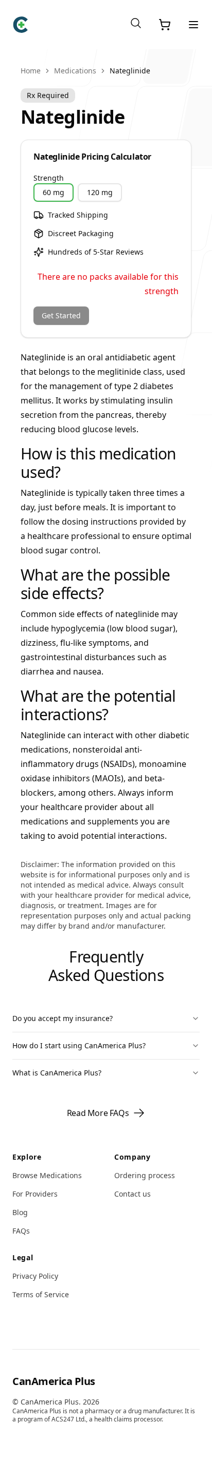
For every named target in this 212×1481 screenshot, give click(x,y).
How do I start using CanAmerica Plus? (79, 1045)
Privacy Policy (35, 1276)
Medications (75, 70)
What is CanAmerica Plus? (56, 1073)
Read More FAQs (98, 1113)
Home (31, 70)
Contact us (132, 1194)
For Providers (35, 1194)
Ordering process (144, 1175)
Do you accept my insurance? (62, 1018)
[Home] (20, 24)
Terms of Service (40, 1294)
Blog (20, 1212)
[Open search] (136, 23)
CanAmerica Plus (53, 1381)
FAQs (21, 1231)
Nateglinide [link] (130, 70)
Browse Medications (47, 1175)
